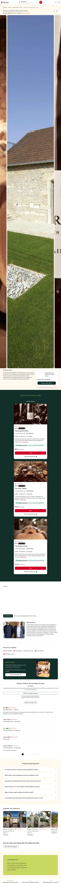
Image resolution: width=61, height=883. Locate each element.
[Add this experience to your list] (46, 405)
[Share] (54, 11)
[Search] (40, 2)
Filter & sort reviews (29, 702)
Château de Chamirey (9, 831)
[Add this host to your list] (57, 11)
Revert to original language (30, 693)
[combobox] (29, 2)
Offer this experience (29, 456)
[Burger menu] (59, 2)
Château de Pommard (33, 831)
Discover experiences (46, 383)
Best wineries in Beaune (11, 846)
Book (30, 453)
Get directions (8, 616)
